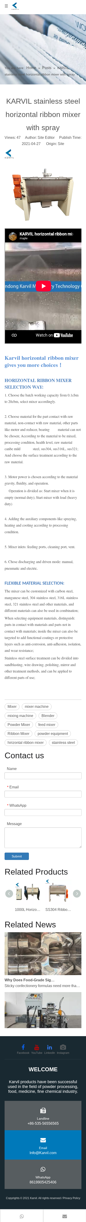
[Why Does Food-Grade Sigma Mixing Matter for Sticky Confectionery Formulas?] (43, 971)
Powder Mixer (19, 725)
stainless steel (63, 743)
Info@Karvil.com (43, 1153)
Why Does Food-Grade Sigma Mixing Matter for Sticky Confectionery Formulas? (30, 977)
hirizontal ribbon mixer (26, 743)
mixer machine (37, 707)
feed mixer (46, 725)
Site (61, 144)
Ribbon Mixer (18, 734)
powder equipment (53, 734)
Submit (17, 856)
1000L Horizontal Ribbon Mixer (28, 910)
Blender (48, 716)
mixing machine (20, 716)
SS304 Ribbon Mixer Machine (58, 910)
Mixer (12, 707)
